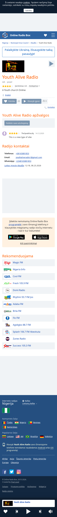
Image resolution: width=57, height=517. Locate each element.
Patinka (11, 101)
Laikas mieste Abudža (14, 165)
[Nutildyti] (51, 511)
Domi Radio (19, 290)
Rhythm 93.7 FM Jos (23, 297)
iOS (51, 447)
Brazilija (34, 436)
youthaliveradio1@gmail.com (29, 157)
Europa (5, 462)
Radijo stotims (7, 491)
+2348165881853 (23, 161)
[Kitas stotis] (40, 511)
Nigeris (23, 422)
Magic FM (18, 262)
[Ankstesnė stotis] (17, 511)
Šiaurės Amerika (23, 458)
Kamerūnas (12, 427)
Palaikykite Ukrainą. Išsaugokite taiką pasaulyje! (28, 52)
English (8, 95)
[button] (28, 511)
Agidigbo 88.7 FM (22, 324)
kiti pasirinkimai (28, 243)
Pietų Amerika (39, 458)
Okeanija (15, 462)
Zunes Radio (19, 338)
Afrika (5, 458)
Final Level (15, 482)
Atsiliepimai (33, 86)
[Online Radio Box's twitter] (11, 471)
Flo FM (16, 317)
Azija (12, 458)
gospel (9, 82)
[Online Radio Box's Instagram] (19, 471)
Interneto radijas (9, 402)
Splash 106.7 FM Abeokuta (26, 331)
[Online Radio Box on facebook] (4, 471)
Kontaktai (51, 107)
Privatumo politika (18, 486)
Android (41, 447)
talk (3, 82)
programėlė (15, 224)
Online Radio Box (20, 35)
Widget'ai (42, 486)
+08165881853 (22, 153)
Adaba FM (18, 304)
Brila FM (17, 310)
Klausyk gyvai (34, 101)
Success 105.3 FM (22, 345)
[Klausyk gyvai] (51, 63)
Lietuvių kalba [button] (28, 403)
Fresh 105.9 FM (20, 283)
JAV (22, 436)
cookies (26, 2)
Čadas (10, 422)
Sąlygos (5, 486)
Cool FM (17, 276)
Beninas (36, 422)
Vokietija (49, 436)
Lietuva (10, 436)
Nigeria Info (19, 269)
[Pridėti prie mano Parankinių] (5, 511)
